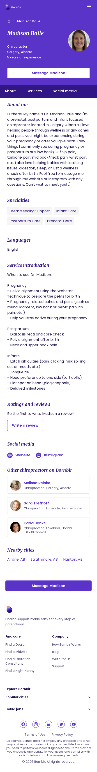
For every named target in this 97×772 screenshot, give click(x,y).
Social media (65, 91)
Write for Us (61, 659)
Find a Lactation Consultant (17, 661)
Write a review (25, 425)
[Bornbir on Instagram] (35, 724)
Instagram (53, 455)
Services (34, 91)
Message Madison (48, 73)
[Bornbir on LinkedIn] (48, 724)
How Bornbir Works (66, 644)
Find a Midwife (16, 651)
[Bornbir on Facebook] (23, 724)
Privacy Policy (62, 734)
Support (58, 666)
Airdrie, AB (16, 559)
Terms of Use (34, 734)
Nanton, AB (73, 559)
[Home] (9, 21)
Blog (55, 651)
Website (22, 455)
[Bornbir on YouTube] (73, 724)
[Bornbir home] (13, 7)
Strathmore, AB (44, 559)
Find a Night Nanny (20, 670)
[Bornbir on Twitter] (61, 724)
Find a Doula (15, 644)
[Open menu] (89, 6)
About (10, 91)
